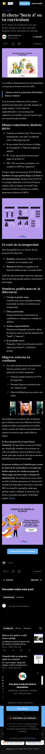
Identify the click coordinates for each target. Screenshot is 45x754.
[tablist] (13, 597)
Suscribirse (24, 3)
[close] (38, 673)
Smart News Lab (14, 35)
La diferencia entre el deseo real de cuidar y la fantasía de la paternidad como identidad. (15, 642)
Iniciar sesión (37, 3)
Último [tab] (18, 628)
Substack (10, 749)
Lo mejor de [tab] (8, 628)
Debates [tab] (27, 628)
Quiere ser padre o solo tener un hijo (14, 637)
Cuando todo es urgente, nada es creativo (15, 658)
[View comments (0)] (13, 43)
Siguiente (35, 580)
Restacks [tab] (20, 597)
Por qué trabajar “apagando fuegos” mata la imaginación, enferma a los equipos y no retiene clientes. (14, 663)
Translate (7, 10)
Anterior (9, 580)
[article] (22, 643)
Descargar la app (35, 742)
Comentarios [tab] (9, 597)
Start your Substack (13, 742)
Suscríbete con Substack (24, 718)
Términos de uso (32, 724)
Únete (12, 498)
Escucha (38, 37)
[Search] (40, 628)
